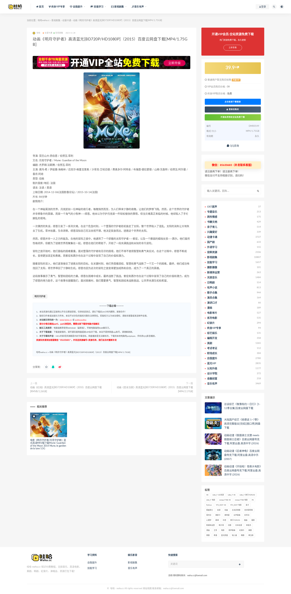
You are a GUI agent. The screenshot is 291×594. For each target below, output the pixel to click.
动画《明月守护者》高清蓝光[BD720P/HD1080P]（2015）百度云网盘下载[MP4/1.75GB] (89, 352)
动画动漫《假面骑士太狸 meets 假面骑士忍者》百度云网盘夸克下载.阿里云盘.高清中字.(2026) (242, 439)
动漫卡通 (66, 20)
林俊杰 (248, 525)
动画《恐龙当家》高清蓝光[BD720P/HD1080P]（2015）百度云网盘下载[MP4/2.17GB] (155, 389)
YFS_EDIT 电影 (236, 505)
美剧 (250, 530)
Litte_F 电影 (210, 500)
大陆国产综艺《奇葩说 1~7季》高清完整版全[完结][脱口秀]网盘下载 (242, 423)
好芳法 (246, 515)
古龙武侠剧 (236, 510)
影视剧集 (56, 20)
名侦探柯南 (248, 510)
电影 (222, 530)
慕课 (217, 520)
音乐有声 (132, 568)
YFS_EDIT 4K (221, 505)
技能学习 (92, 568)
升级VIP (236, 80)
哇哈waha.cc (44, 20)
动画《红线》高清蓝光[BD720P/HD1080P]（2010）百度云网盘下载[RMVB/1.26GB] (66, 389)
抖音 (224, 520)
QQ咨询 (234, 146)
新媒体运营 (210, 525)
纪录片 (241, 530)
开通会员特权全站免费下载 (233, 117)
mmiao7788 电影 (241, 500)
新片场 (221, 525)
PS (253, 500)
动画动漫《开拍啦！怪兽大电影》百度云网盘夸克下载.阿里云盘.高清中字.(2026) (242, 470)
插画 (245, 520)
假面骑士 (209, 510)
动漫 (218, 510)
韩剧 (242, 535)
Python (209, 505)
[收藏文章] (46, 367)
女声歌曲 (237, 515)
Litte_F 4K (232, 495)
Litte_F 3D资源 (218, 495)
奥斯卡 (217, 515)
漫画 (208, 530)
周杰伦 (208, 515)
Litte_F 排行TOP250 (247, 495)
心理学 (208, 520)
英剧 (208, 535)
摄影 (253, 520)
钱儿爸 (234, 535)
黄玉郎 (250, 535)
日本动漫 (238, 525)
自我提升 (92, 562)
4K (207, 495)
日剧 (229, 525)
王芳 (215, 530)
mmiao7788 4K (225, 500)
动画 (226, 510)
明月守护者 (40, 296)
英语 (215, 535)
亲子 (247, 505)
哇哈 (112, 588)
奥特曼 (227, 515)
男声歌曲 (232, 530)
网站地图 (147, 588)
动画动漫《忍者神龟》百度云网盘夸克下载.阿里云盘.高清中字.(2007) (242, 455)
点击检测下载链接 (233, 102)
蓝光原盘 (224, 535)
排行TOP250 (235, 520)
